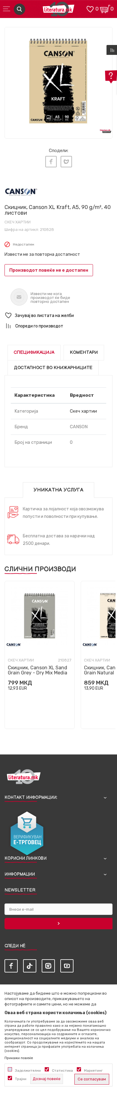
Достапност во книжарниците (53, 368)
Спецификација (34, 352)
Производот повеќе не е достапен (48, 270)
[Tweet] (66, 162)
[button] (58, 316)
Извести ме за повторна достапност (42, 254)
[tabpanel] (58, 81)
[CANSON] (21, 191)
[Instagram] (48, 966)
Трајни (20, 1079)
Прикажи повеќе (18, 1058)
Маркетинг (93, 1070)
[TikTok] (30, 966)
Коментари (84, 352)
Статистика (62, 1070)
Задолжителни (28, 1070)
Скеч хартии (17, 222)
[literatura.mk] (58, 10)
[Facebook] (51, 162)
